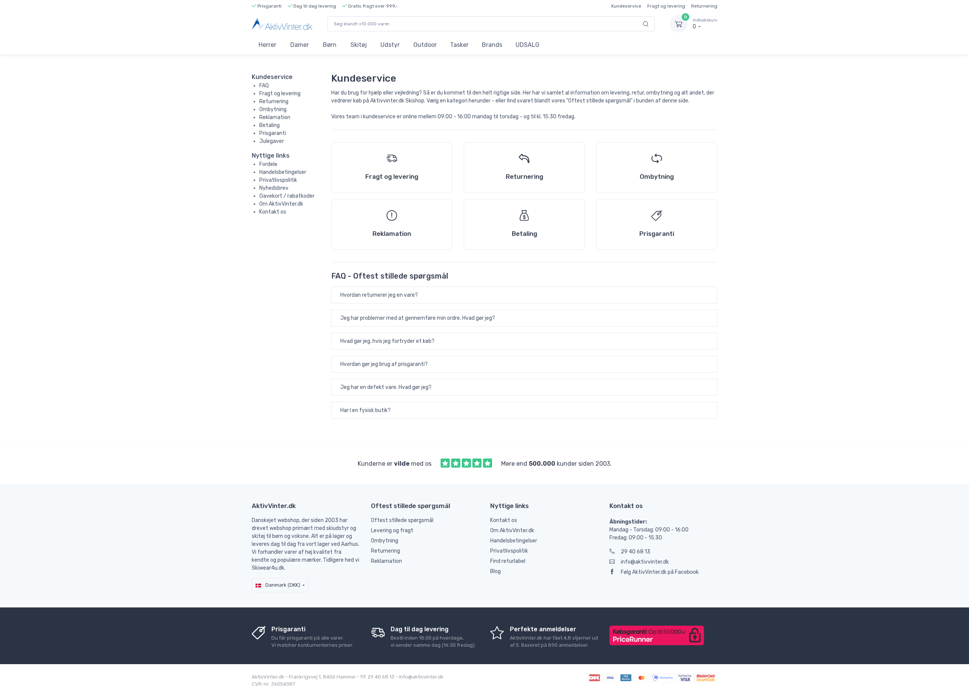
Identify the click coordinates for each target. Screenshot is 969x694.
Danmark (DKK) (282, 585)
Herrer (267, 44)
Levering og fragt (392, 530)
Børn (330, 44)
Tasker (459, 44)
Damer (299, 44)
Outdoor (425, 44)
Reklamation (274, 117)
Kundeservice (626, 6)
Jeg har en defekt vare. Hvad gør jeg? (386, 387)
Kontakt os (272, 212)
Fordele (268, 164)
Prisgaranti (272, 133)
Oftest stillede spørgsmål (402, 520)
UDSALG (527, 44)
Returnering (704, 6)
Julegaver (271, 141)
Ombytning (273, 109)
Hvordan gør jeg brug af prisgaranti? (384, 364)
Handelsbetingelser (282, 172)
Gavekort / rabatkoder (287, 196)
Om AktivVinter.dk (281, 204)
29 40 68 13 (635, 551)
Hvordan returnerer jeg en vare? (379, 295)
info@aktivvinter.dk (645, 562)
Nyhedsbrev (273, 188)
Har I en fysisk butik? (365, 410)
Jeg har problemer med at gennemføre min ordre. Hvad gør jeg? (417, 318)
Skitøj (359, 44)
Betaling (269, 125)
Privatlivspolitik (278, 180)
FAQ (264, 85)
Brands (492, 44)
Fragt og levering (666, 6)
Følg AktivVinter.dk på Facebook (660, 572)
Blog (495, 571)
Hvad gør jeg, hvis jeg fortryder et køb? (387, 341)
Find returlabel (507, 561)
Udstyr (390, 44)
